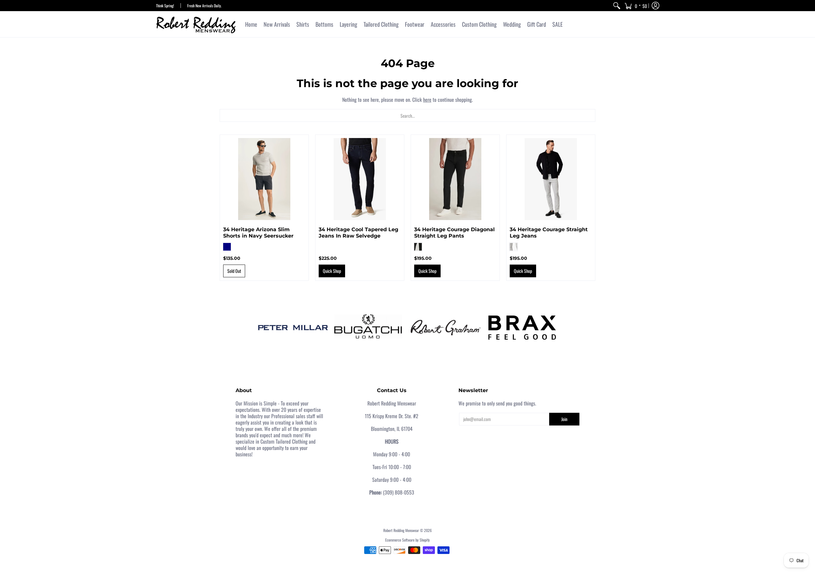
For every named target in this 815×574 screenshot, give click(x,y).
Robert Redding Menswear (401, 530)
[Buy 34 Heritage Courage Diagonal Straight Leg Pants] (455, 179)
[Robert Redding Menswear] (196, 24)
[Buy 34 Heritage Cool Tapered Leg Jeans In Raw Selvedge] (360, 179)
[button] (635, 5)
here (427, 99)
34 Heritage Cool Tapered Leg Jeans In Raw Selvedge (358, 232)
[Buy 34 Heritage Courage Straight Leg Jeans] (551, 179)
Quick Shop (332, 270)
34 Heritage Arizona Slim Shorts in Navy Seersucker (258, 232)
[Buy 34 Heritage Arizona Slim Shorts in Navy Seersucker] (264, 179)
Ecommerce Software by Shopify (407, 540)
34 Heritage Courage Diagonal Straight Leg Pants (454, 232)
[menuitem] (616, 5)
